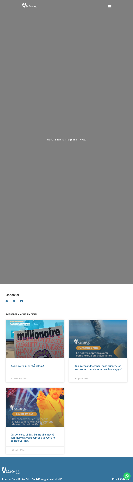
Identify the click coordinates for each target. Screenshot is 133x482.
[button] (110, 6)
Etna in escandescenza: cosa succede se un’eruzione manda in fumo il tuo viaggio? (98, 368)
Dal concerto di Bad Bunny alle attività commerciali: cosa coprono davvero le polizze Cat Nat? (33, 437)
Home (50, 139)
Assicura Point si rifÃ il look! (27, 366)
